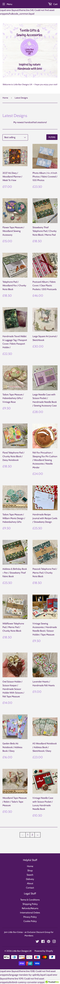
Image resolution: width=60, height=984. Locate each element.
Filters (51, 137)
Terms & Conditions (30, 899)
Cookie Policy (30, 921)
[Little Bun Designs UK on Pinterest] (48, 941)
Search (30, 874)
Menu (9, 4)
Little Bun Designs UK (22, 951)
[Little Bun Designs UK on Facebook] (43, 941)
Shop (30, 870)
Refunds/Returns (30, 908)
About (30, 883)
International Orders (30, 912)
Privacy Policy (30, 916)
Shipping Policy (30, 903)
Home (5, 97)
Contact (30, 887)
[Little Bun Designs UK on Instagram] (54, 941)
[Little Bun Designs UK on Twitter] (37, 941)
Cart (55, 4)
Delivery (30, 879)
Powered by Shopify (43, 951)
